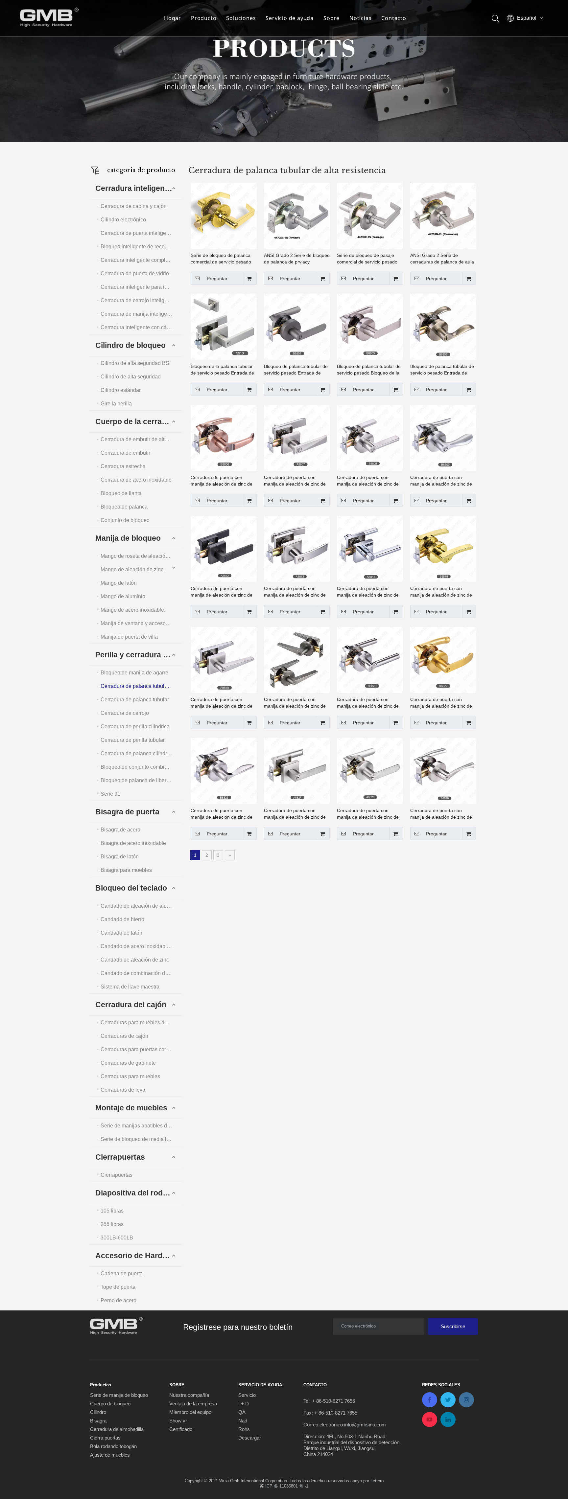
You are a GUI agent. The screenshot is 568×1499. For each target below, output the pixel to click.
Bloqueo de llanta (121, 493)
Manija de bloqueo (128, 538)
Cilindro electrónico (123, 219)
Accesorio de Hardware (137, 1255)
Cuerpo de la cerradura (136, 421)
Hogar (172, 18)
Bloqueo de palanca (124, 507)
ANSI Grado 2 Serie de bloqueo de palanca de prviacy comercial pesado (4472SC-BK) (297, 259)
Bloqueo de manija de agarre (134, 672)
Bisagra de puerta (127, 811)
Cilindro (98, 1412)
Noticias (360, 18)
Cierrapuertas (120, 1157)
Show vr (178, 1420)
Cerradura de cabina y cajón (134, 206)
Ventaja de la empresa (193, 1403)
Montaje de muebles (131, 1107)
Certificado (180, 1429)
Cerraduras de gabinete (128, 1063)
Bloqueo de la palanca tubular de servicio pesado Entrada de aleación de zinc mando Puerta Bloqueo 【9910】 (223, 370)
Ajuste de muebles (110, 1455)
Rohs (244, 1429)
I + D (243, 1403)
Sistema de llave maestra (130, 986)
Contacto (393, 18)
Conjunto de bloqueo (125, 520)
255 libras (112, 1224)
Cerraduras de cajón (124, 1036)
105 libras (112, 1211)
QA (242, 1412)
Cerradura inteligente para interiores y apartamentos (141, 287)
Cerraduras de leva (123, 1090)
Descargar (249, 1438)
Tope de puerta (118, 1287)
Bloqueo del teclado (131, 888)
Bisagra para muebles (126, 870)
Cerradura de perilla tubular (133, 740)
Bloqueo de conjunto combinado (138, 767)
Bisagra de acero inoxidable (133, 843)
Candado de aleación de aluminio (140, 906)
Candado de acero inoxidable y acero (141, 946)
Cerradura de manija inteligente (137, 314)
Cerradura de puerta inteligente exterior (141, 233)
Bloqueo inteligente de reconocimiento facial (141, 246)
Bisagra (98, 1420)
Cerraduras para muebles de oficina (141, 1022)
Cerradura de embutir (125, 453)
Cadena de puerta (122, 1273)
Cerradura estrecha (123, 466)
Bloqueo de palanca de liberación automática (141, 780)
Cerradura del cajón (130, 1004)
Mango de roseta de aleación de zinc (141, 556)
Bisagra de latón (120, 856)
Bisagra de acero (120, 829)
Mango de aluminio (123, 596)
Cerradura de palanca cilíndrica (137, 753)
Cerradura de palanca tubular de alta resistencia (141, 686)
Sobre (331, 18)
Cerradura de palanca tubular (135, 699)
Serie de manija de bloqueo (119, 1395)
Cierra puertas (105, 1438)
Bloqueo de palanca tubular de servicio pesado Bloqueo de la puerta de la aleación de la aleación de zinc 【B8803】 (369, 370)
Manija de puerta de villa (129, 637)
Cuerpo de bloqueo (110, 1403)
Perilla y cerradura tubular (138, 654)
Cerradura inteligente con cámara (139, 327)
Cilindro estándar (121, 390)
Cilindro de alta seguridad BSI (136, 363)
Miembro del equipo (190, 1412)
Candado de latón (121, 933)
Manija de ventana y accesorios (137, 623)
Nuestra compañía (189, 1395)
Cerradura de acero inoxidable (136, 480)
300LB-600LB (117, 1237)
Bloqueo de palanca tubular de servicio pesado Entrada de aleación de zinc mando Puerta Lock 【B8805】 (442, 370)
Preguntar (217, 278)
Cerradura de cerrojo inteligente (138, 300)
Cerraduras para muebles (130, 1076)
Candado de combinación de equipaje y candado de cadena (141, 973)
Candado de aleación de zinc (135, 960)
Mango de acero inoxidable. (133, 610)
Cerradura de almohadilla (117, 1429)
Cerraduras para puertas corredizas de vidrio (141, 1049)
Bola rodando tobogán (113, 1446)
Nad (242, 1420)
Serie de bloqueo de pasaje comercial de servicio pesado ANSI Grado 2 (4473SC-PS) (367, 259)
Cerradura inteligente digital (138, 188)
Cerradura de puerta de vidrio (135, 273)
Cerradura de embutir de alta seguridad (141, 439)
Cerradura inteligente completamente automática (141, 260)
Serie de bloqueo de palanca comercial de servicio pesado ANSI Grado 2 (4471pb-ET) (221, 259)
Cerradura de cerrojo (125, 713)
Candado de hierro (122, 919)
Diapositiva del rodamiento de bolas (138, 1193)
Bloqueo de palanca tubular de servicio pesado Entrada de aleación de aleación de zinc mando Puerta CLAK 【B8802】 (296, 370)
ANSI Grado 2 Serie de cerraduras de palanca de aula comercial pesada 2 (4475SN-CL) (442, 259)
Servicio (247, 1395)
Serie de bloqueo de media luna (138, 1139)
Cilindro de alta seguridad (131, 376)
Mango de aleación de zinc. (133, 569)
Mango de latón (119, 583)
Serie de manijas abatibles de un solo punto (141, 1125)
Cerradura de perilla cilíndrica (135, 726)
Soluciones (241, 18)
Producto (203, 18)
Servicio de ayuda (290, 18)
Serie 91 (110, 794)
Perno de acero (118, 1300)
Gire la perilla (116, 403)
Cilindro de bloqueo (130, 345)
